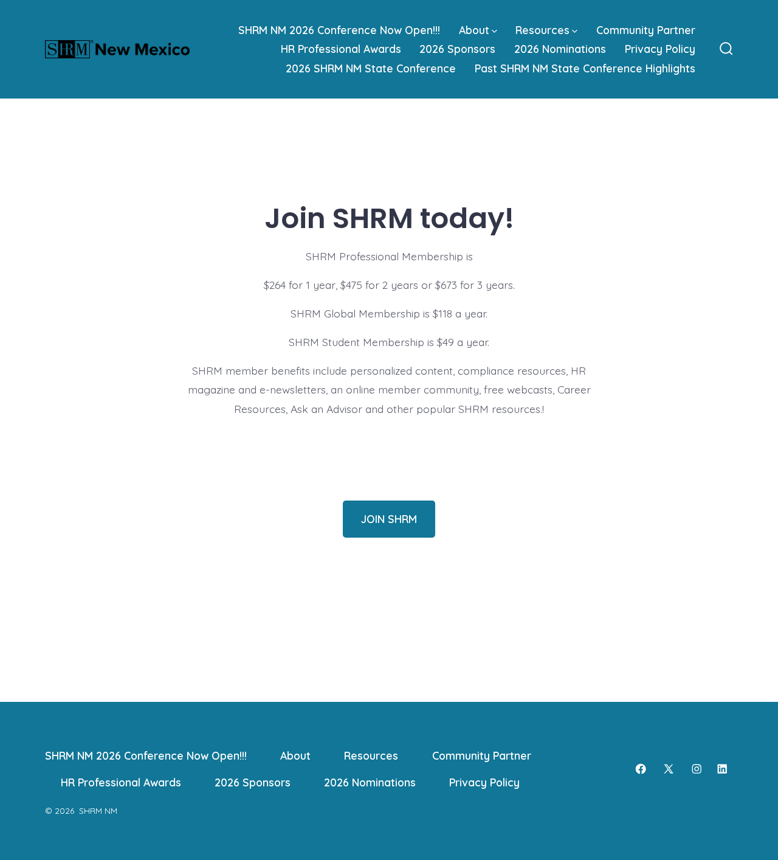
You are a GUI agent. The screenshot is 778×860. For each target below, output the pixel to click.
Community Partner (645, 29)
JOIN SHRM (389, 518)
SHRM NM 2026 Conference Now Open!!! (339, 29)
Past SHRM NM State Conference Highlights (585, 68)
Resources (542, 29)
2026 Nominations (560, 48)
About (474, 29)
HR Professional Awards (341, 48)
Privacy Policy (660, 48)
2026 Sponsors (457, 48)
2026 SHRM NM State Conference (371, 68)
